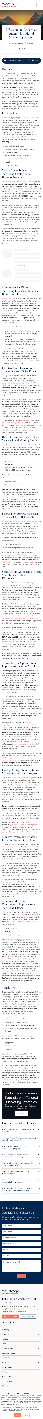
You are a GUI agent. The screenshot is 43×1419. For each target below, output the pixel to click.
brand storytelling (14, 847)
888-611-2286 (28, 1316)
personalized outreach (28, 420)
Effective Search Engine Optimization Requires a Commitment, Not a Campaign (19, 725)
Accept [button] (17, 1415)
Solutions (5, 1334)
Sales (4, 1344)
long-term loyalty (28, 562)
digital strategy (30, 351)
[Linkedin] (3, 1322)
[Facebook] (10, 1322)
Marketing (5, 1330)
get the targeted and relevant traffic (26, 744)
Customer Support (8, 1348)
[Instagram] (14, 1322)
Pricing (4, 1372)
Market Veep (18, 43)
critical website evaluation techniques (24, 922)
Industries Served (8, 1353)
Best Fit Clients (7, 1376)
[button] (5, 61)
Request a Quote (10, 1316)
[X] (7, 1322)
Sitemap (5, 1386)
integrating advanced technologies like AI (25, 825)
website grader (18, 475)
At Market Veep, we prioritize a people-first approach (20, 521)
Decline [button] (26, 1415)
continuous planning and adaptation (14, 699)
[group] (21, 61)
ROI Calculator (7, 1381)
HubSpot (5, 1339)
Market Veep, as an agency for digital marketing (18, 182)
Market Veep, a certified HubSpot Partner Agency (19, 778)
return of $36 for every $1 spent (13, 959)
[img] (33, 60)
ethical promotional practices (12, 423)
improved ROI (31, 331)
